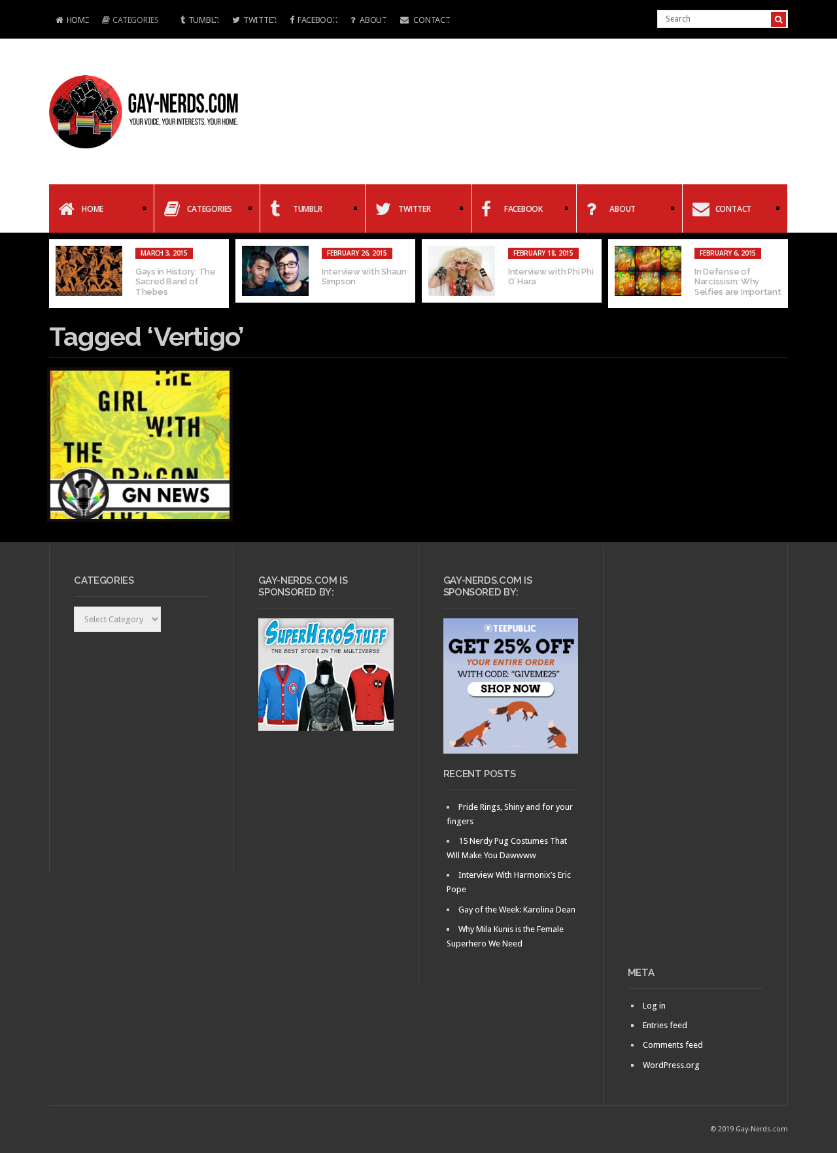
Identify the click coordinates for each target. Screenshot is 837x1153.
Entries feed (665, 1025)
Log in (654, 1006)
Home (69, 21)
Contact (431, 20)
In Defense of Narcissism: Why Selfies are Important (737, 282)
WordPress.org (671, 1065)
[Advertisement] (695, 761)
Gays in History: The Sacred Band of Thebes (175, 282)
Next (778, 274)
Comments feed (673, 1045)
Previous (59, 274)
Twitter (260, 20)
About (372, 20)
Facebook (317, 20)
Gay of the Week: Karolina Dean (516, 909)
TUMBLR (203, 20)
